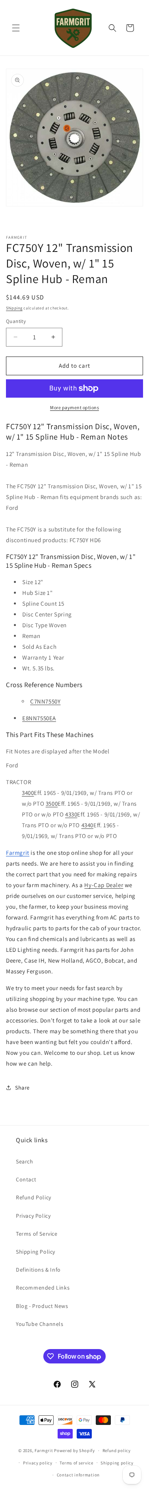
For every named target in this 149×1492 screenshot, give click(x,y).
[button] (16, 28)
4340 (87, 825)
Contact (26, 1179)
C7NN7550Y (45, 701)
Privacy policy (37, 1463)
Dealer (115, 885)
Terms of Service (37, 1233)
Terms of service (76, 1463)
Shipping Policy (35, 1251)
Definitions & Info (38, 1269)
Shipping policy (117, 1463)
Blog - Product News (42, 1306)
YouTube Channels (40, 1324)
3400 (28, 793)
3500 (52, 803)
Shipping (14, 308)
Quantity (16, 321)
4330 (71, 814)
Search (24, 1161)
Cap (99, 885)
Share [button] (22, 1087)
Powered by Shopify (74, 1450)
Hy (87, 885)
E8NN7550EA (39, 718)
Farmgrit (44, 1450)
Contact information (78, 1475)
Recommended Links (43, 1287)
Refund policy (117, 1450)
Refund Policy (33, 1197)
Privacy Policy (33, 1215)
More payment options (74, 407)
